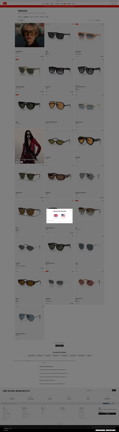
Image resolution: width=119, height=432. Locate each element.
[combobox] (59, 220)
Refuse (100, 430)
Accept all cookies (111, 430)
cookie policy (6, 428)
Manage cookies (6, 430)
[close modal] (70, 210)
